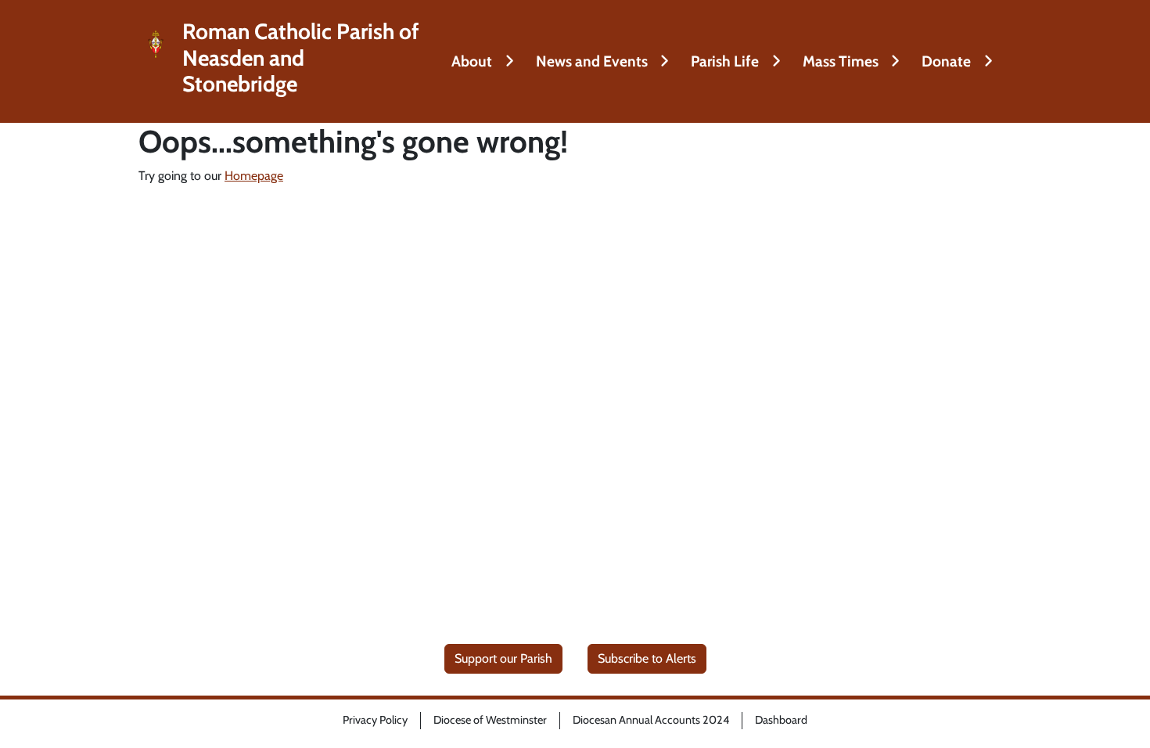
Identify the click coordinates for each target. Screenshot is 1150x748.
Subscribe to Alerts (647, 658)
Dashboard (781, 720)
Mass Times (841, 61)
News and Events (592, 61)
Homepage (254, 175)
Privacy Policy (375, 720)
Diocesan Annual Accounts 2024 (651, 720)
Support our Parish (503, 658)
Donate (946, 61)
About (471, 61)
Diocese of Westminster (490, 720)
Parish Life (725, 61)
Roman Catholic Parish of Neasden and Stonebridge (300, 58)
